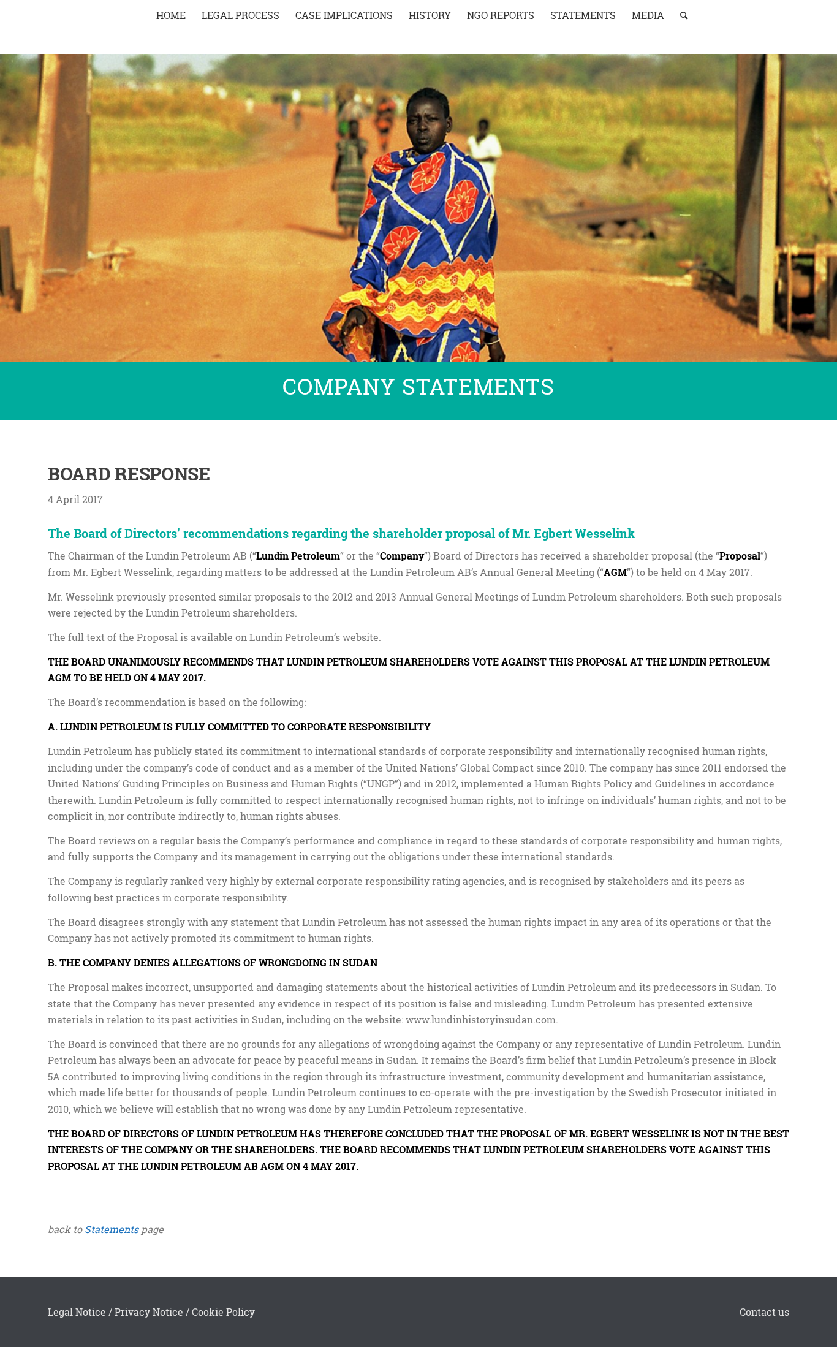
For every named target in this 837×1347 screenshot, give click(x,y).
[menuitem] (171, 15)
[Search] (680, 15)
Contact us (764, 1311)
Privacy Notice (149, 1311)
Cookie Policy (223, 1311)
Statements (111, 1229)
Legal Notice (77, 1311)
